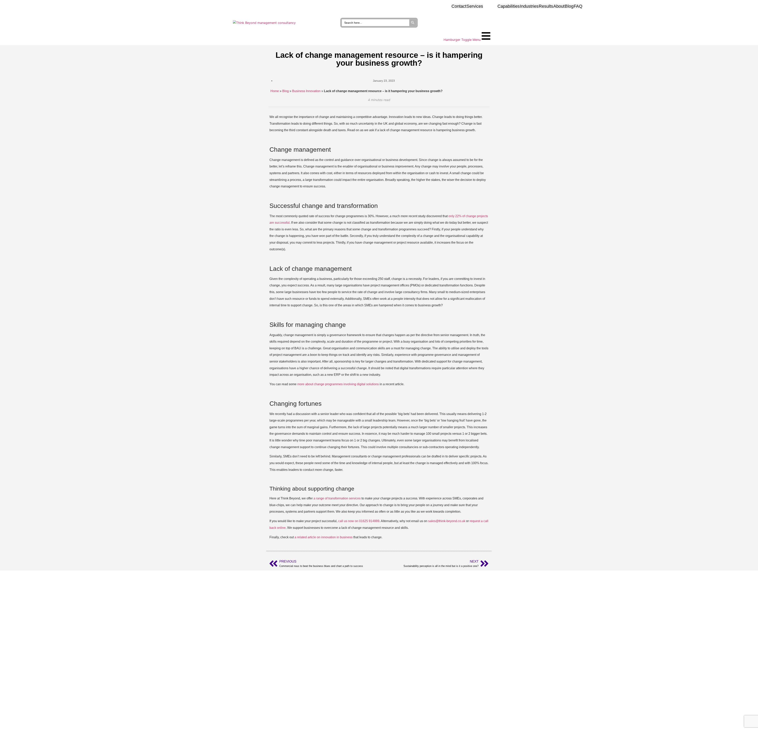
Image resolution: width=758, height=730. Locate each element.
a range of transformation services (337, 498)
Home (274, 91)
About (559, 6)
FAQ (578, 6)
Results (546, 6)
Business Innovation (306, 91)
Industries (529, 6)
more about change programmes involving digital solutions (338, 384)
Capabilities (508, 6)
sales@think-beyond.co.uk (446, 521)
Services (474, 6)
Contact (458, 6)
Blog (569, 6)
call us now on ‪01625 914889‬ (358, 521)
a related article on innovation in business (324, 537)
